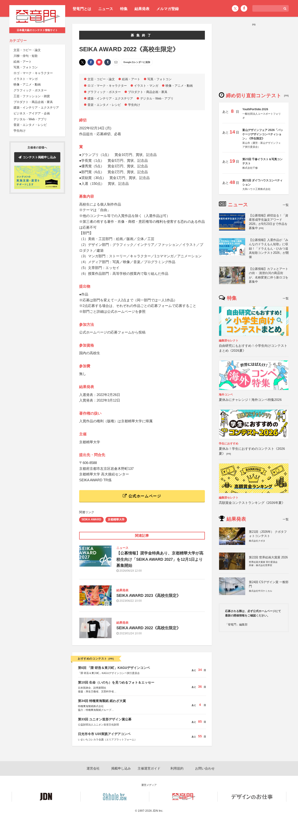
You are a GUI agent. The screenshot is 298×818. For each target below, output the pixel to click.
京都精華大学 (116, 519)
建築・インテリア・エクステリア (36, 108)
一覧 (286, 205)
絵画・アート (23, 61)
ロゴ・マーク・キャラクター (33, 73)
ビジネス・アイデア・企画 (32, 113)
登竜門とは (82, 9)
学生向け (20, 130)
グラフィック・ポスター (30, 90)
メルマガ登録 (167, 9)
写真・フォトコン (26, 67)
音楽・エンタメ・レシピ (30, 125)
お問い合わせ (205, 768)
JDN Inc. (157, 810)
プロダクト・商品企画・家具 (33, 102)
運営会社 (93, 768)
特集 (124, 9)
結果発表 (142, 9)
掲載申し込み (121, 768)
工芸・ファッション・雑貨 (32, 96)
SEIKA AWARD (91, 519)
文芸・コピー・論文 (27, 50)
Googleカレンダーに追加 (136, 62)
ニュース (105, 9)
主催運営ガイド (149, 768)
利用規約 (176, 768)
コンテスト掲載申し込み (39, 157)
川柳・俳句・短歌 (26, 56)
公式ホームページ (144, 496)
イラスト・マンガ (26, 79)
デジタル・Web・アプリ (30, 119)
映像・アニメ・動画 (27, 84)
